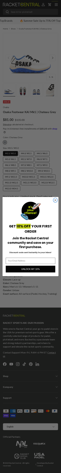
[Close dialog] (55, 200)
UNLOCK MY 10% (30, 269)
